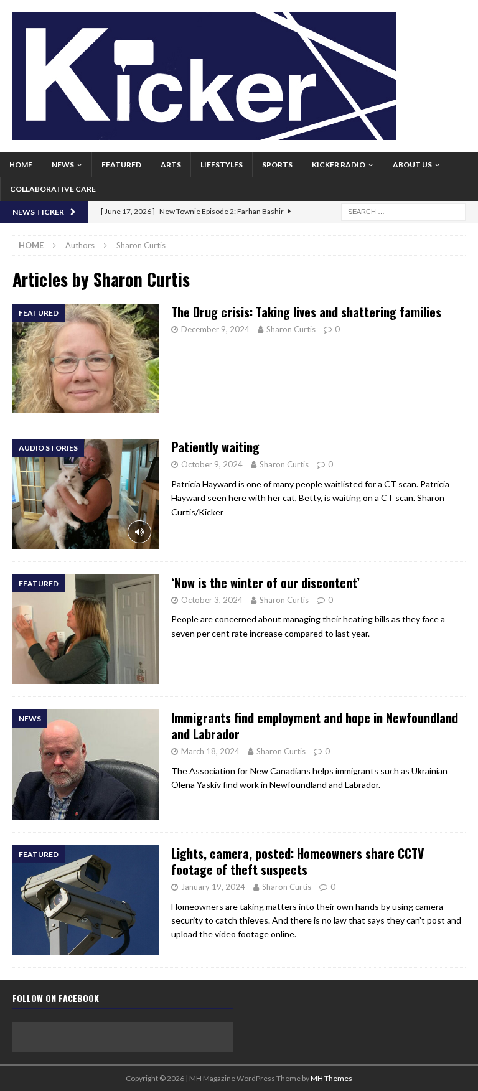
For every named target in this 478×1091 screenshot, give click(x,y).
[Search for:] (403, 210)
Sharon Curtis (291, 329)
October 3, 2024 (212, 600)
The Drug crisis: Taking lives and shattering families (306, 311)
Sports (277, 164)
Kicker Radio (338, 164)
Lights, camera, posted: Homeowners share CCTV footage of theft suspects (297, 861)
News (63, 164)
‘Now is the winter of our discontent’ (265, 582)
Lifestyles (221, 164)
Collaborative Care (53, 189)
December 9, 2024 (215, 329)
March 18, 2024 (210, 751)
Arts (171, 164)
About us (412, 164)
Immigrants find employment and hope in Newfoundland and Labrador (314, 725)
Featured (121, 164)
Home (20, 164)
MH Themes (331, 1078)
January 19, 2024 (213, 887)
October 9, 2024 (212, 464)
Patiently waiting (215, 447)
